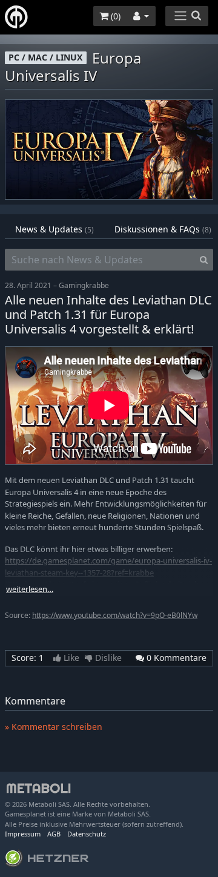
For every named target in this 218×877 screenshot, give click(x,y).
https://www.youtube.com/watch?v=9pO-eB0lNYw (114, 615)
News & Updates (54, 229)
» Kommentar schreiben (53, 726)
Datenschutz (86, 833)
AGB (54, 833)
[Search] (203, 260)
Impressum (23, 833)
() (114, 16)
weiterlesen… (29, 589)
